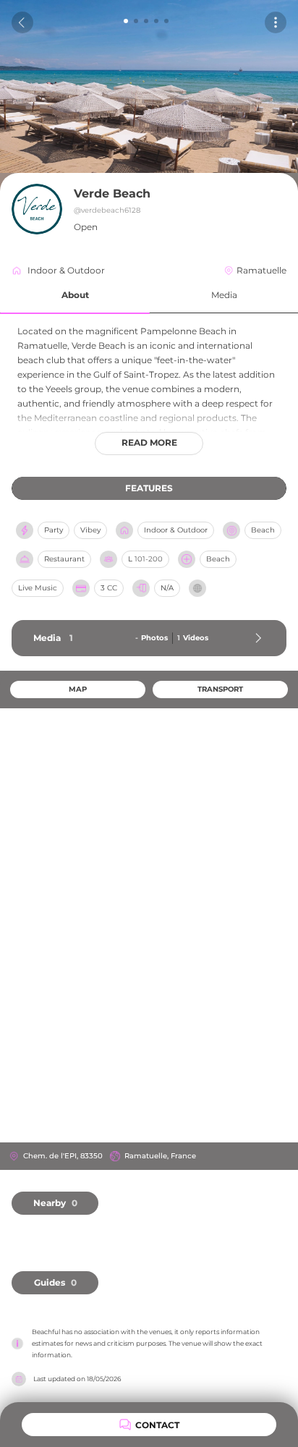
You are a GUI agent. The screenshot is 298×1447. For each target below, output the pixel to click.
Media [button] (224, 294)
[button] (75, 295)
